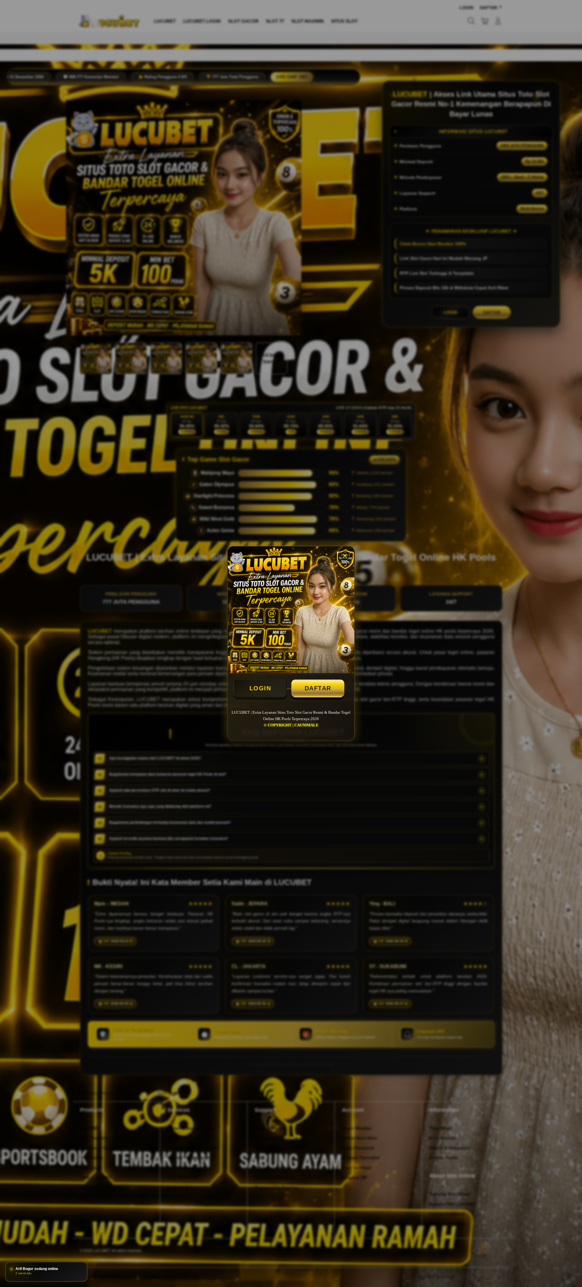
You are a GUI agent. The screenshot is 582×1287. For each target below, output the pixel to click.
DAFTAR (318, 688)
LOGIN (260, 688)
